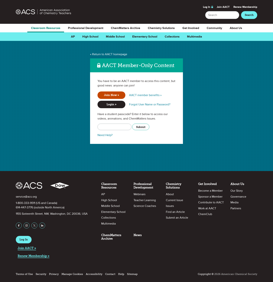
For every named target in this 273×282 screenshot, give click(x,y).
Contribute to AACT (211, 202)
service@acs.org (26, 197)
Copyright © (206, 274)
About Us (236, 28)
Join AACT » (27, 248)
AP (73, 36)
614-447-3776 (24, 207)
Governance (238, 197)
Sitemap (132, 274)
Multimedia (194, 36)
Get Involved (190, 28)
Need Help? (105, 135)
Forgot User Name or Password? (149, 104)
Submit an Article (177, 218)
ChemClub (205, 214)
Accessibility (94, 274)
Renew (245, 7)
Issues (170, 206)
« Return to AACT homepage (108, 54)
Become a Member (210, 191)
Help (121, 274)
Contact (110, 274)
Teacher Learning (145, 200)
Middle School (115, 36)
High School (90, 36)
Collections (172, 36)
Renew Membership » (33, 256)
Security (41, 274)
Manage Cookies (72, 274)
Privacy (54, 274)
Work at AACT (207, 208)
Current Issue (174, 200)
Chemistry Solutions (161, 28)
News (138, 235)
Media (234, 202)
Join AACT (223, 7)
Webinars (139, 194)
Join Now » (111, 95)
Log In (206, 7)
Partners (235, 208)
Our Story (236, 191)
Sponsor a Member (210, 197)
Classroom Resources (45, 28)
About (170, 194)
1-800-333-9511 (25, 203)
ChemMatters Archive (125, 28)
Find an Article (175, 212)
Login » (111, 104)
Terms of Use (24, 274)
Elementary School (144, 36)
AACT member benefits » (145, 95)
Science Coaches (145, 206)
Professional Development (85, 28)
